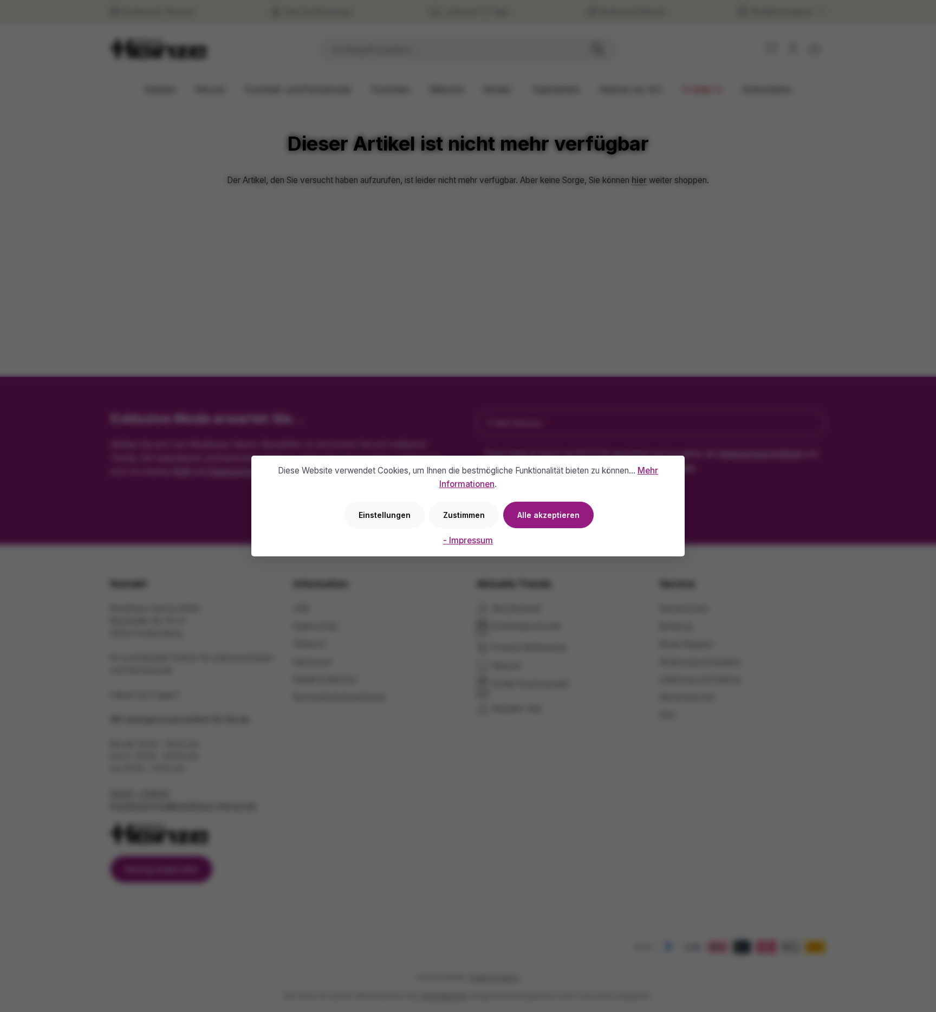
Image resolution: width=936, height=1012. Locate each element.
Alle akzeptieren (548, 515)
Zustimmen (464, 515)
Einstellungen (385, 515)
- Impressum (468, 540)
